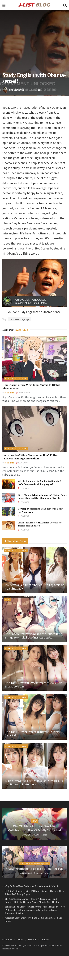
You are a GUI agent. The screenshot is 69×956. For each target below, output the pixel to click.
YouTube (45, 939)
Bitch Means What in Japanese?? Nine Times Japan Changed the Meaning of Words (42, 496)
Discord (32, 939)
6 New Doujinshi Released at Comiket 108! (34, 869)
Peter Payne (18, 89)
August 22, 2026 (40, 835)
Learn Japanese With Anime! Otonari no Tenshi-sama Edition (40, 524)
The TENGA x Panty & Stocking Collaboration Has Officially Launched (34, 828)
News (7, 599)
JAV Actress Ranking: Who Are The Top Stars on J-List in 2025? (34, 586)
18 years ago (35, 89)
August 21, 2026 (42, 873)
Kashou (27, 835)
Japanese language (19, 319)
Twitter (20, 939)
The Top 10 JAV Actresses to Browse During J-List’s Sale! (33, 733)
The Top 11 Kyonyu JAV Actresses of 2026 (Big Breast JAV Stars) (33, 684)
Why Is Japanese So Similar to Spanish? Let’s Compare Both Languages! (39, 482)
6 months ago (23, 392)
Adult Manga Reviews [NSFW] (34, 863)
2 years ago (22, 463)
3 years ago (24, 516)
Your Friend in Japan (16, 378)
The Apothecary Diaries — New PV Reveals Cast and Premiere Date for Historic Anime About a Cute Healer (32, 900)
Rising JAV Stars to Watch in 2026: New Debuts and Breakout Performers (34, 782)
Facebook (7, 939)
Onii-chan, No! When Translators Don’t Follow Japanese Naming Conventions (30, 456)
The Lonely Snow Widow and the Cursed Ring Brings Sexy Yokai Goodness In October (33, 635)
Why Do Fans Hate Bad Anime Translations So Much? (31, 886)
